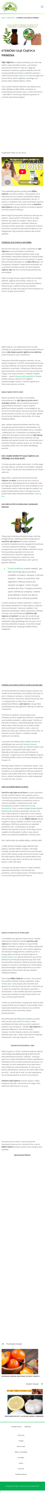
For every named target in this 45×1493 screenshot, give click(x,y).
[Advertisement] (22, 125)
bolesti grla (6, 983)
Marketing (27, 1426)
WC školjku (25, 1021)
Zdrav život (11, 18)
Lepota (21, 1463)
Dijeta (4, 18)
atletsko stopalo (30, 744)
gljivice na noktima (27, 75)
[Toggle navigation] (42, 6)
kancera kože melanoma (25, 376)
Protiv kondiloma (15, 568)
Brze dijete (21, 1457)
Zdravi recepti (21, 1446)
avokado (32, 1486)
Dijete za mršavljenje (21, 1452)
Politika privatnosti (21, 1474)
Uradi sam (21, 1469)
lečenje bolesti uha (9, 957)
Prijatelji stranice (16, 1426)
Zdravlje (21, 1441)
